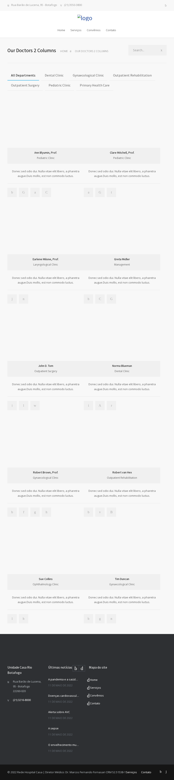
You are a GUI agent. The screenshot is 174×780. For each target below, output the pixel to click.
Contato (111, 30)
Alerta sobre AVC (59, 712)
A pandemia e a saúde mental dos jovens (64, 679)
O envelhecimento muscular (64, 745)
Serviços (75, 30)
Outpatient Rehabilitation (132, 75)
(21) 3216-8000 (22, 700)
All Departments (23, 75)
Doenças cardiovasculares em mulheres (64, 696)
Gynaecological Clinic (88, 75)
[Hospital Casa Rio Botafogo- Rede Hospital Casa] (87, 18)
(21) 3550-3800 (73, 5)
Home (61, 30)
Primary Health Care (94, 85)
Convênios (94, 30)
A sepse (53, 728)
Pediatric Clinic (59, 85)
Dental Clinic (54, 75)
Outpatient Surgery (25, 85)
